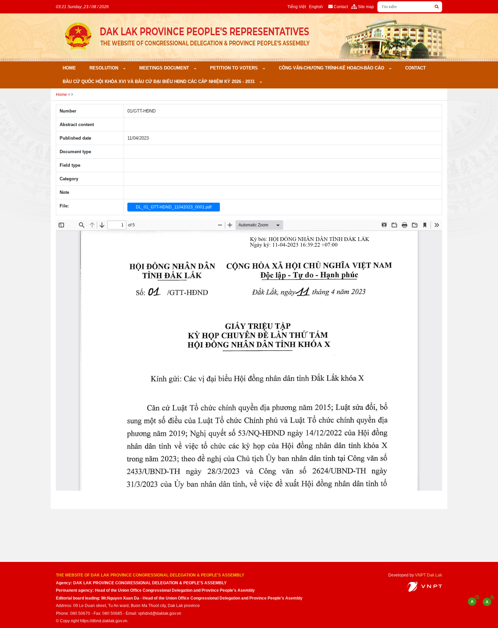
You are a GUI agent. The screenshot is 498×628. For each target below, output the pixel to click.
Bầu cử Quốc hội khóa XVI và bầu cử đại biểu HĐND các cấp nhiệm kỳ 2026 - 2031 (159, 81)
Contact (415, 67)
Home (69, 67)
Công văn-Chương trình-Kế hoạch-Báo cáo (332, 67)
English (316, 6)
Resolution (104, 67)
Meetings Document (164, 67)
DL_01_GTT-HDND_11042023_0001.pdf (173, 207)
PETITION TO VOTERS (234, 67)
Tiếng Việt (296, 6)
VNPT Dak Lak (428, 575)
